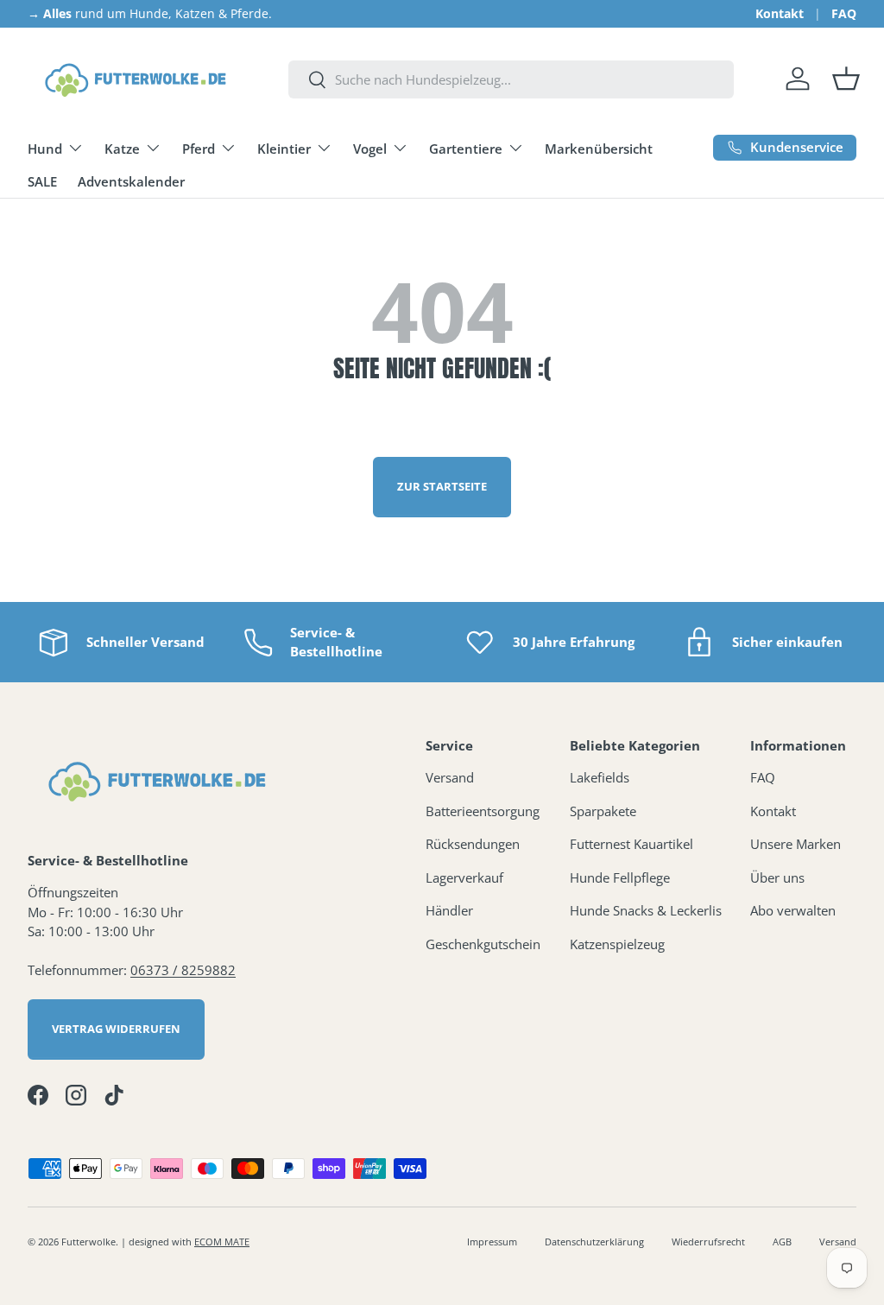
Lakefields (599, 777)
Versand (450, 777)
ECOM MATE (221, 1241)
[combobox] (511, 79)
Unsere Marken (795, 843)
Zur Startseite (442, 486)
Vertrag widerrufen (116, 1028)
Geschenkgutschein (483, 944)
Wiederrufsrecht (708, 1241)
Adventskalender (131, 181)
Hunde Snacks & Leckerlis (646, 910)
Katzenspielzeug (617, 944)
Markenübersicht (599, 148)
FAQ (843, 14)
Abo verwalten (793, 910)
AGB (782, 1241)
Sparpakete (603, 811)
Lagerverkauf (464, 877)
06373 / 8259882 (183, 970)
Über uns (777, 877)
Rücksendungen (473, 843)
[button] (846, 79)
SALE (42, 181)
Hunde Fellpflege (620, 877)
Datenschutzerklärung (594, 1241)
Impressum (492, 1241)
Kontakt (779, 14)
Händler (449, 910)
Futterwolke (88, 1241)
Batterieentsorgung (483, 811)
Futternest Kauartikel (631, 843)
